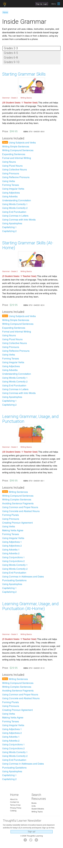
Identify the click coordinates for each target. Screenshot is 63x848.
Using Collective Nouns (14, 169)
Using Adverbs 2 (10, 553)
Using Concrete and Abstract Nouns (21, 511)
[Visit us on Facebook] (26, 841)
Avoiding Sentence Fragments (18, 503)
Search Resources (39, 797)
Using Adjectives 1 (12, 541)
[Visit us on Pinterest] (37, 841)
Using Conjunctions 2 (13, 561)
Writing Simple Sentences (15, 146)
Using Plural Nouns (12, 165)
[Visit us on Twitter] (31, 841)
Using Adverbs (10, 196)
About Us (13, 799)
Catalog (13, 810)
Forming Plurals (10, 515)
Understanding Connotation (16, 200)
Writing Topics (37, 811)
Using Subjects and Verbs (22, 142)
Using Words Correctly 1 (15, 204)
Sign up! (31, 831)
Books (34, 803)
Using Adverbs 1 (10, 549)
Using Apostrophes (12, 223)
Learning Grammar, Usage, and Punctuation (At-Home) (30, 606)
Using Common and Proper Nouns (20, 507)
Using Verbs (8, 181)
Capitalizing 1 (9, 227)
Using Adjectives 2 (12, 545)
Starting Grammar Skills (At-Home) (27, 245)
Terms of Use (15, 805)
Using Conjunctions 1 (13, 557)
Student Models (38, 808)
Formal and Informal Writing (16, 158)
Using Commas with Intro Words (19, 219)
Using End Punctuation (14, 211)
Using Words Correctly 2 (15, 208)
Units (34, 806)
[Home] (5, 4)
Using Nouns (9, 161)
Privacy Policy (15, 807)
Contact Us (14, 802)
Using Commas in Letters (15, 215)
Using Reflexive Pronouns (15, 177)
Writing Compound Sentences (17, 150)
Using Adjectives (11, 192)
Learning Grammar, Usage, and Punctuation (30, 419)
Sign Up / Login (41, 4)
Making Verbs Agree (12, 530)
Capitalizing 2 (9, 231)
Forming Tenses (10, 185)
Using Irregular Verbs (13, 188)
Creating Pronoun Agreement (17, 522)
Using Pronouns (10, 173)
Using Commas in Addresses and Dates (23, 576)
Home (5, 12)
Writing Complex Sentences (16, 499)
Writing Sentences (18, 492)
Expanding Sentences (13, 154)
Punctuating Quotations (14, 580)
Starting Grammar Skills (24, 74)
